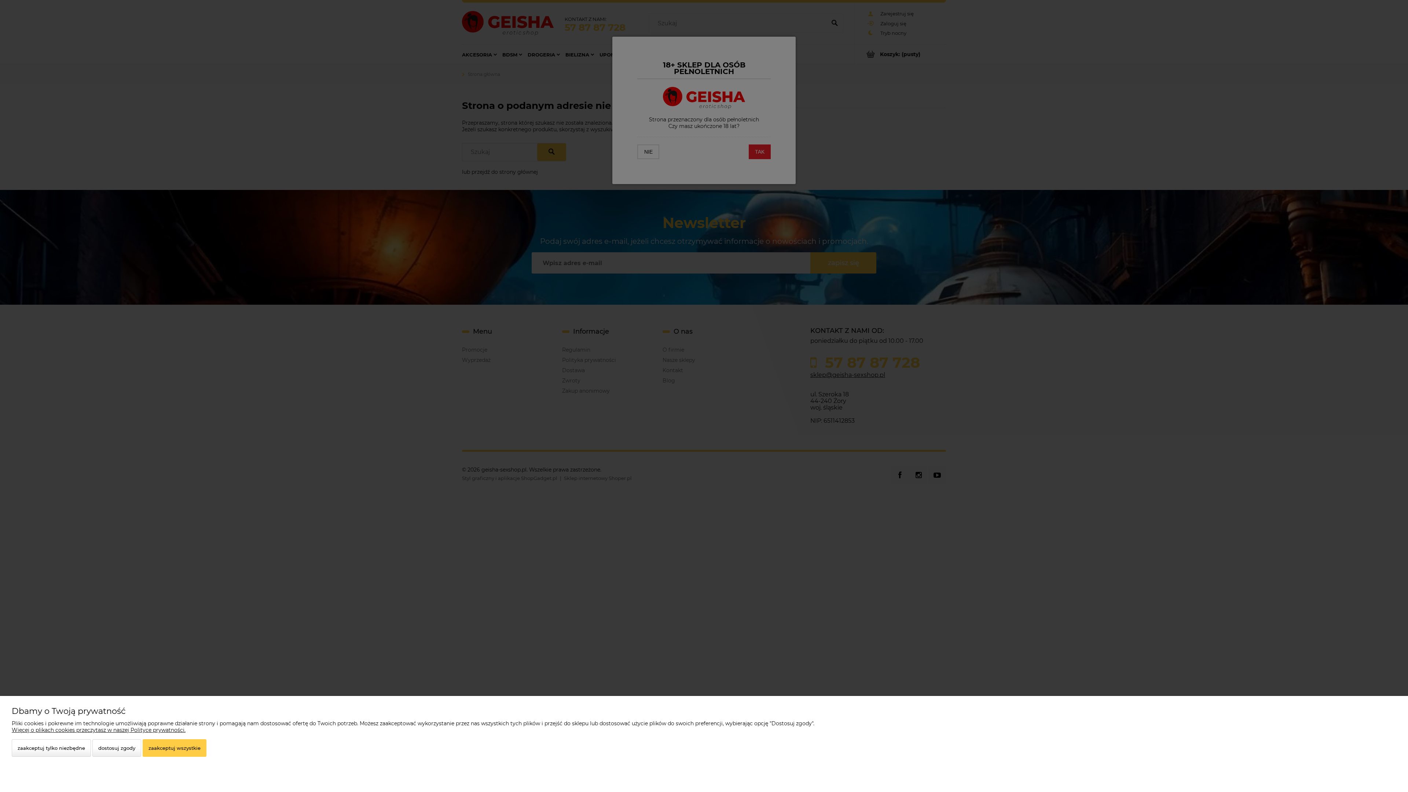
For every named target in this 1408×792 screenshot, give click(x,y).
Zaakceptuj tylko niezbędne (51, 748)
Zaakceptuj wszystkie (174, 748)
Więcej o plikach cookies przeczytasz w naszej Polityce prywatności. (99, 730)
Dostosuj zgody (116, 748)
